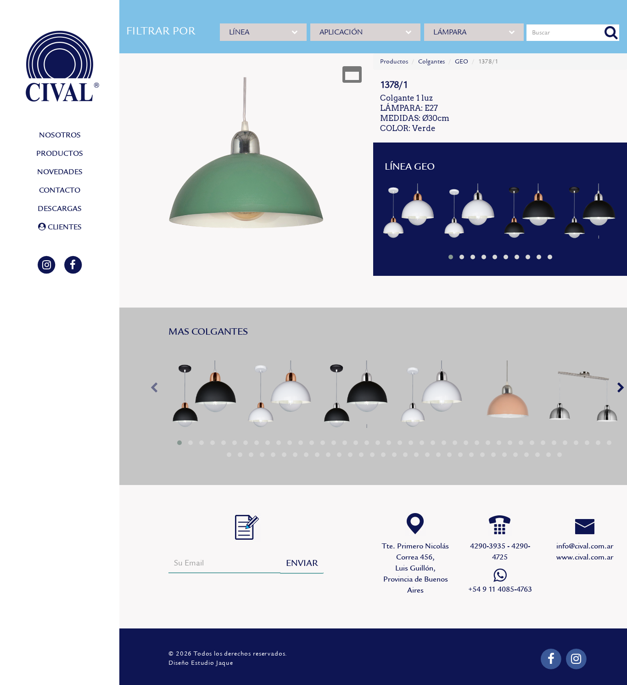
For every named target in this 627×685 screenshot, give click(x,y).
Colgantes (431, 61)
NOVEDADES (60, 172)
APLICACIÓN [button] (341, 32)
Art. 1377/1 (409, 213)
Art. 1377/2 (583, 397)
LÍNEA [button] (239, 32)
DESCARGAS (60, 208)
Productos (394, 61)
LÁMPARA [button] (449, 32)
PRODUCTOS (59, 153)
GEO (461, 61)
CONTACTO (59, 190)
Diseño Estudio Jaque (200, 663)
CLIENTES (64, 227)
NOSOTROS (60, 135)
